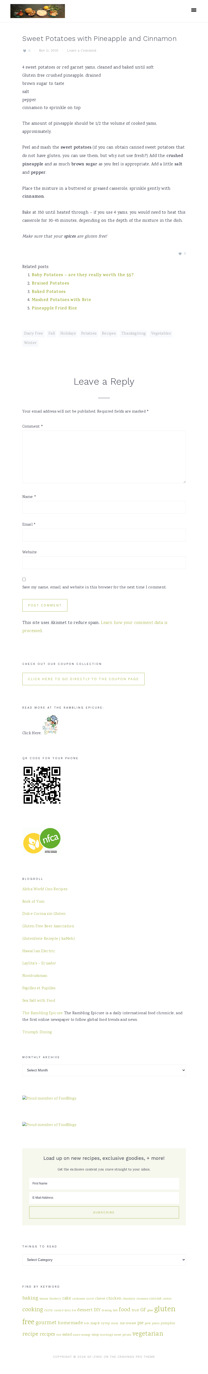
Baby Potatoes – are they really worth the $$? (83, 275)
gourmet (46, 1323)
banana (44, 1299)
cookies (167, 1299)
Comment (32, 427)
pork (148, 1323)
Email (29, 525)
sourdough (106, 1335)
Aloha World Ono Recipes (44, 889)
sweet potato (122, 1335)
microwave (128, 1323)
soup (95, 1334)
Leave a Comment (82, 50)
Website (29, 552)
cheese (100, 1298)
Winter (30, 343)
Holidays (68, 334)
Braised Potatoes (50, 283)
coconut (155, 1298)
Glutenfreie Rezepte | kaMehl (48, 939)
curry (48, 1310)
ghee (150, 1310)
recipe (30, 1334)
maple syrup (100, 1323)
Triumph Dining (37, 1032)
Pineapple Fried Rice (54, 308)
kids (86, 1323)
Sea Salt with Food (38, 1001)
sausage (85, 1335)
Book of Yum (33, 902)
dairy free (70, 1311)
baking (30, 1298)
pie (140, 1323)
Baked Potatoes (49, 292)
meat (114, 1323)
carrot (90, 1299)
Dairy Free (33, 334)
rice (58, 1335)
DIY (97, 1310)
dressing (107, 1311)
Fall (51, 334)
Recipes (109, 334)
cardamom (78, 1299)
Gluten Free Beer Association (48, 926)
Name (29, 497)
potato (156, 1323)
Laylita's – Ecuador (39, 963)
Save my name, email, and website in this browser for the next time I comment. (94, 587)
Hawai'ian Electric (38, 951)
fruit (135, 1310)
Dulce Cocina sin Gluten (44, 914)
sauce (76, 1335)
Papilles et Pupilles (39, 988)
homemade (70, 1323)
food (124, 1310)
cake (66, 1298)
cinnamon (142, 1299)
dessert (85, 1310)
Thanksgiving (133, 334)
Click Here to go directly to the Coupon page (83, 679)
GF (143, 1310)
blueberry (55, 1299)
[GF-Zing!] (37, 14)
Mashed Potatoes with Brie (61, 300)
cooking (32, 1310)
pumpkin (168, 1323)
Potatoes (88, 334)
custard (58, 1311)
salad (67, 1335)
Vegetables (161, 334)
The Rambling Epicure (42, 1013)
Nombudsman (34, 976)
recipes (47, 1334)
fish (115, 1310)
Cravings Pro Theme (136, 1357)
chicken (114, 1298)
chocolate (129, 1299)
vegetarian (147, 1334)
